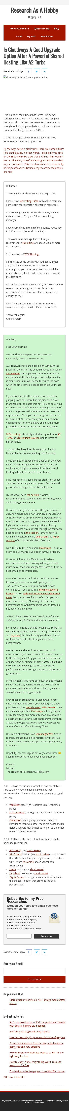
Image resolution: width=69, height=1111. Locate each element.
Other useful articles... (15, 1077)
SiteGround (15, 854)
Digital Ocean (33, 707)
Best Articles (47, 36)
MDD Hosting (16, 812)
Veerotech (14, 804)
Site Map (40, 1102)
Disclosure (50, 1100)
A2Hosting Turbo (29, 201)
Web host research (19, 28)
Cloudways (45, 547)
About (19, 36)
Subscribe (34, 979)
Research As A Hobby (34, 10)
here (10, 171)
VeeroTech (42, 536)
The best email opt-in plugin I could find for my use (37, 1071)
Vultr (44, 707)
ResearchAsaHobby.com (31, 1100)
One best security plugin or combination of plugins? (37, 1037)
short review (33, 850)
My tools (31, 36)
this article (28, 242)
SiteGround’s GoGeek (27, 437)
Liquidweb (14, 873)
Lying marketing (41, 28)
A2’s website (13, 373)
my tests (15, 635)
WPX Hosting (31, 254)
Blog (56, 28)
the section (33, 494)
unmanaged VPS (44, 733)
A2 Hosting (15, 850)
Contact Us (30, 1102)
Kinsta (12, 869)
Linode (51, 707)
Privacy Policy (61, 1100)
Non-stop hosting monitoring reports (30, 1031)
